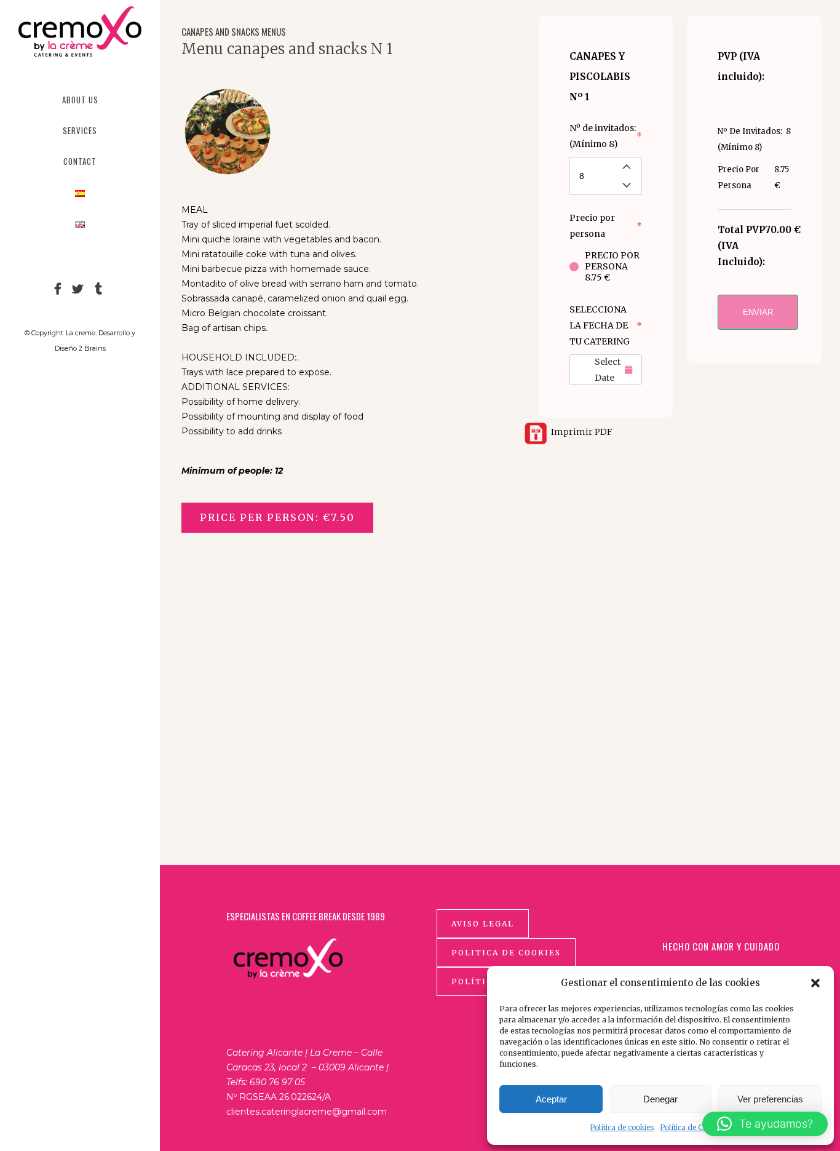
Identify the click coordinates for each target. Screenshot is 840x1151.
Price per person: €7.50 (277, 517)
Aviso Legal (482, 923)
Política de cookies (622, 1127)
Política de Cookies (692, 1127)
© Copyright (44, 333)
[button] (815, 983)
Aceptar (551, 1099)
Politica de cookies (506, 952)
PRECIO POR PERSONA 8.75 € (612, 266)
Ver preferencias (770, 1099)
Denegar (660, 1099)
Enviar (758, 312)
